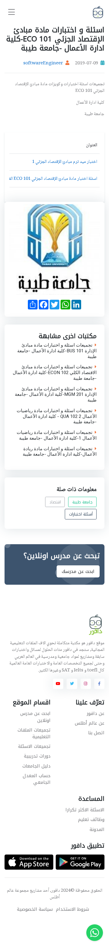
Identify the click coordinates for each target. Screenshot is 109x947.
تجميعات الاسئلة (34, 746)
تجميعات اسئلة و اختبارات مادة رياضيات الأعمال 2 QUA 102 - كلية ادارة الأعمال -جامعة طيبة (57, 416)
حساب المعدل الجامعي (37, 779)
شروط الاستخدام (72, 909)
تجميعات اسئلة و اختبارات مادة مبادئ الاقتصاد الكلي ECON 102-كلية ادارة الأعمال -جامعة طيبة (55, 372)
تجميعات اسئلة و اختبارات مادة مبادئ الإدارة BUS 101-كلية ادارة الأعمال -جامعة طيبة (57, 350)
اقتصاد (55, 502)
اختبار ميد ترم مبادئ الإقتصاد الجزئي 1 (64, 162)
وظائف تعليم (91, 819)
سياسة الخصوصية (35, 909)
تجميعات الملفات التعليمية (34, 733)
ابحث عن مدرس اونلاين (35, 717)
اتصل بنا (96, 733)
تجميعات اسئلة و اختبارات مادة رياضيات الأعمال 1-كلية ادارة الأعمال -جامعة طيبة (57, 435)
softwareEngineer (43, 63)
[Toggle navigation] (11, 12)
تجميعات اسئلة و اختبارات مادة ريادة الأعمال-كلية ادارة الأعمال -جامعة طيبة (60, 451)
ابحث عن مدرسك (78, 571)
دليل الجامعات (36, 766)
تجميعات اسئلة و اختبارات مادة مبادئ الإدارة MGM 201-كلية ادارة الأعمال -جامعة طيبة (56, 394)
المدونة (97, 829)
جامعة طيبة (82, 502)
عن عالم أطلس (89, 723)
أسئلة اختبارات (81, 514)
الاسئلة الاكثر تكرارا (84, 810)
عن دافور (95, 713)
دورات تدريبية (37, 756)
